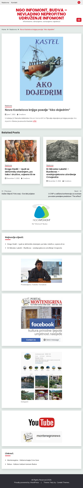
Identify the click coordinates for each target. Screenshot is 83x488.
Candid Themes (63, 482)
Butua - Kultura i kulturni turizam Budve (22, 464)
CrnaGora (22, 114)
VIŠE (35, 121)
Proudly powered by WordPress (26, 482)
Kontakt (14, 2)
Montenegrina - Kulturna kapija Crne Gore (23, 460)
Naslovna (5, 2)
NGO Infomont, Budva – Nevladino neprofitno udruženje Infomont (41, 14)
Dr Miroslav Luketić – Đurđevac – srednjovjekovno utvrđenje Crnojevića (61, 173)
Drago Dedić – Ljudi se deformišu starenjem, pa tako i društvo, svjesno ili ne (20, 171)
